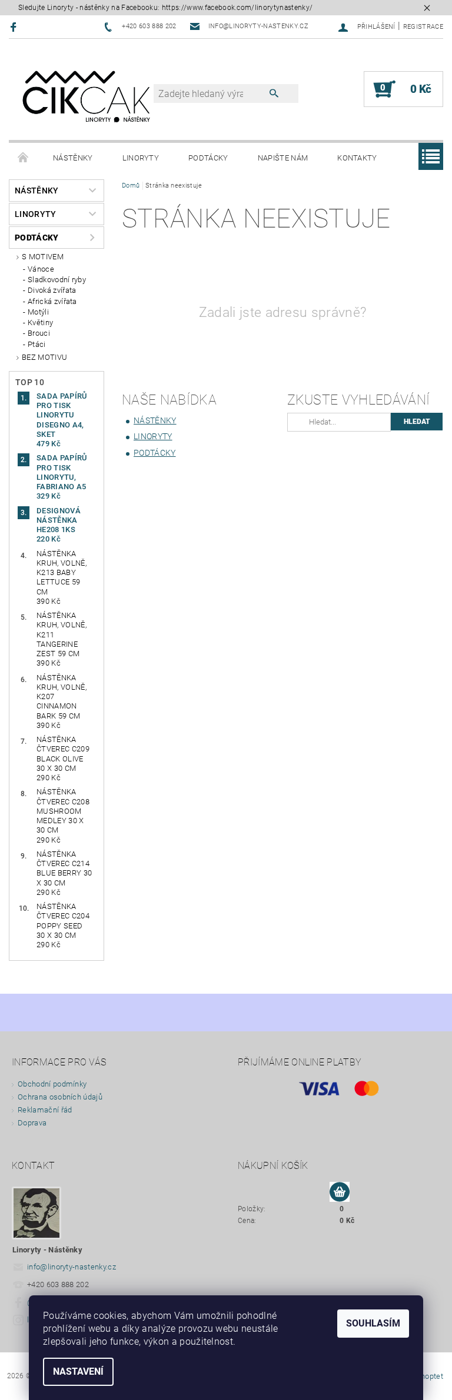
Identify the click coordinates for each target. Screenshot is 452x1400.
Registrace (423, 27)
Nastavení (78, 1371)
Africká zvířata (52, 301)
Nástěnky (73, 157)
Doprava (32, 1122)
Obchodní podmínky (52, 1084)
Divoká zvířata (52, 290)
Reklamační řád (45, 1109)
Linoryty (140, 157)
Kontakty (357, 157)
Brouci (39, 333)
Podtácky (208, 157)
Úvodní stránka (23, 158)
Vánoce (41, 269)
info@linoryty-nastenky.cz (71, 1266)
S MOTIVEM (43, 256)
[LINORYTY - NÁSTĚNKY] (87, 95)
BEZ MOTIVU (44, 357)
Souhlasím (373, 1323)
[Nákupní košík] (340, 1192)
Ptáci (37, 344)
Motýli (38, 312)
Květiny (40, 322)
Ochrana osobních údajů (60, 1096)
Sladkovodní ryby (57, 279)
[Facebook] (15, 27)
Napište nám (283, 157)
